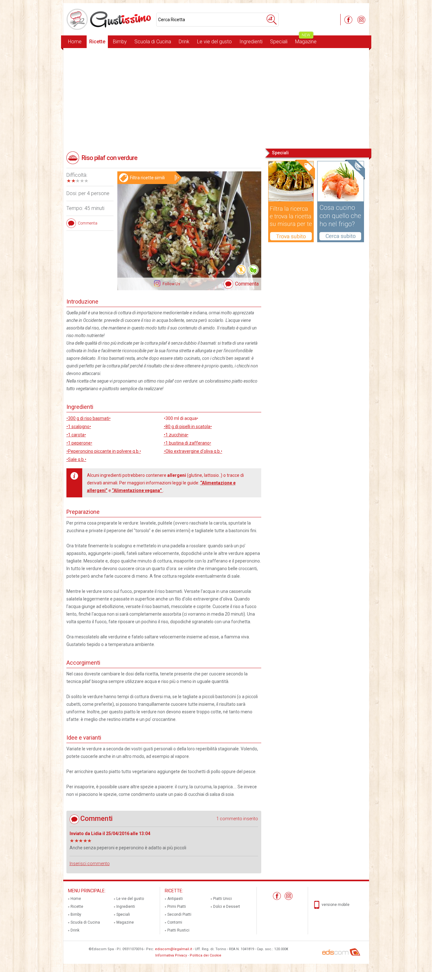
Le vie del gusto (214, 42)
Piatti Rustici (178, 930)
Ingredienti (250, 42)
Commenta (247, 284)
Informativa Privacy (171, 955)
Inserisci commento (90, 863)
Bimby (120, 42)
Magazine (306, 40)
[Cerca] (272, 20)
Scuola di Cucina (152, 42)
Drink (184, 42)
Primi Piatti (176, 906)
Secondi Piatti (179, 914)
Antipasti (175, 898)
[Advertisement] (216, 97)
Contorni (174, 922)
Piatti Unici (222, 898)
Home (75, 42)
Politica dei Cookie (205, 955)
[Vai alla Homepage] (109, 19)
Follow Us (171, 284)
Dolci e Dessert (226, 906)
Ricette (97, 42)
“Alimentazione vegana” (137, 490)
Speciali (278, 42)
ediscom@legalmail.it (173, 949)
